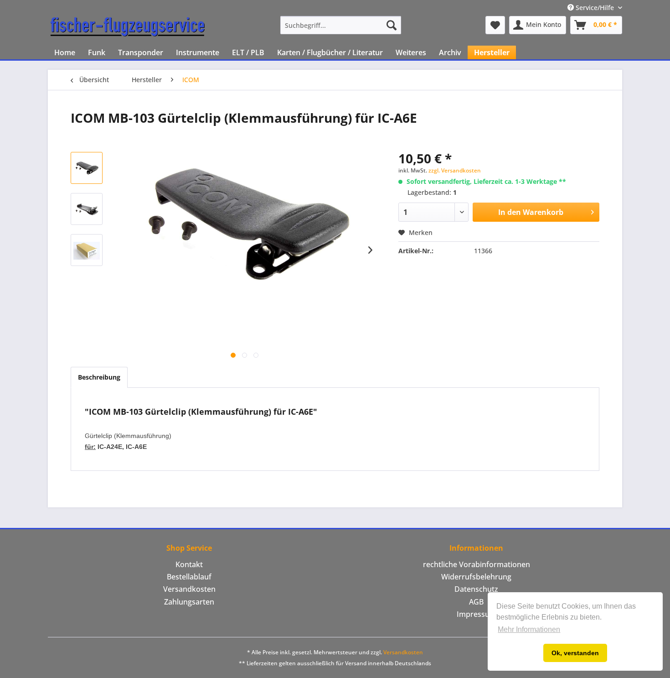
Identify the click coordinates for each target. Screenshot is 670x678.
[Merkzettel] (495, 25)
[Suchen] (391, 25)
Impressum (476, 614)
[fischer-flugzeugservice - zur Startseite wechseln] (127, 27)
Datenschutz (476, 589)
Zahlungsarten (189, 602)
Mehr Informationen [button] (529, 629)
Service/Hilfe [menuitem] (595, 7)
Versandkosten (189, 589)
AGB (476, 602)
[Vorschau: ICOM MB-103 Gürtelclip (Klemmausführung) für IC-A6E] (87, 168)
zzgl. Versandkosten (454, 170)
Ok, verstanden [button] (575, 653)
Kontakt (189, 564)
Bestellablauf (189, 577)
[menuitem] (340, 25)
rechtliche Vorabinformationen (476, 564)
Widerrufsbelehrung (476, 577)
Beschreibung (99, 377)
